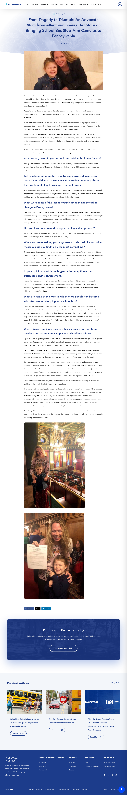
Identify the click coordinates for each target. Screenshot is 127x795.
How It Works (43, 762)
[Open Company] (75, 4)
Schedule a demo (109, 762)
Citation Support (109, 766)
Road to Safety (69, 14)
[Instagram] (112, 774)
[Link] (24, 714)
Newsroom (72, 766)
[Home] (14, 4)
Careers (71, 770)
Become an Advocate (92, 766)
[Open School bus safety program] (47, 4)
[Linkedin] (104, 774)
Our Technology (44, 770)
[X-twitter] (116, 774)
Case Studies (43, 766)
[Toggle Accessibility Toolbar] (121, 789)
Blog (86, 762)
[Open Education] (87, 4)
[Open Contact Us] (101, 4)
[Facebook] (108, 774)
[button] (29, 608)
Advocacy (59, 14)
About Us (72, 762)
